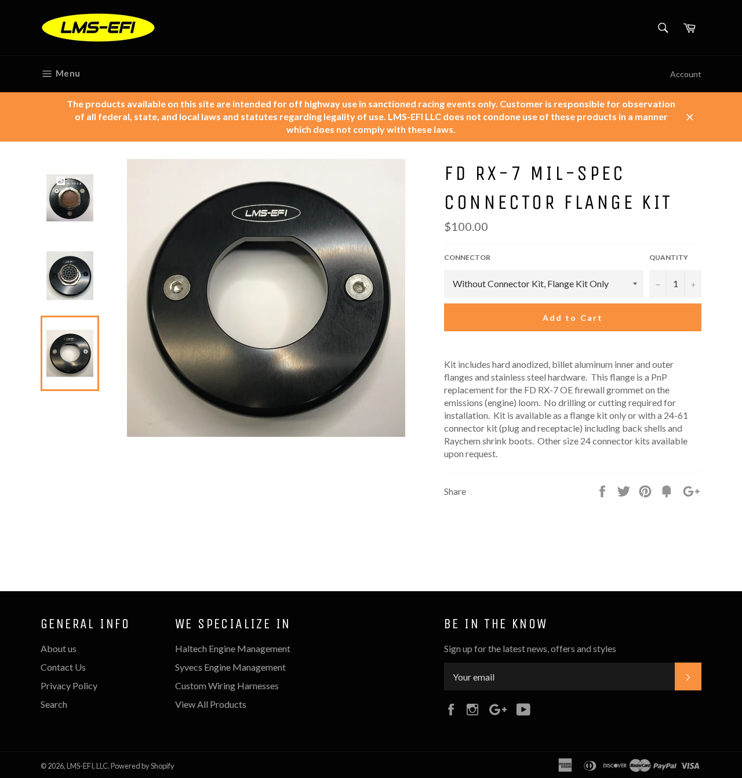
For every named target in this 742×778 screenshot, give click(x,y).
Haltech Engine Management (232, 648)
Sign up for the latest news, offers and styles (530, 648)
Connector (467, 257)
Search (54, 704)
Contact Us (63, 666)
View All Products (210, 704)
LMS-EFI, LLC (87, 765)
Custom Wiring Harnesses (227, 685)
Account (685, 74)
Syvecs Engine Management (230, 666)
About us (59, 648)
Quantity (668, 257)
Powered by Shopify (142, 765)
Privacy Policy (69, 685)
